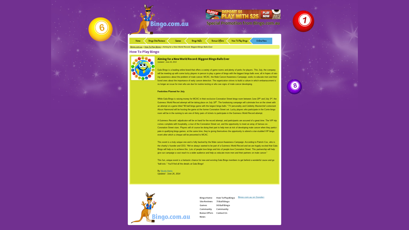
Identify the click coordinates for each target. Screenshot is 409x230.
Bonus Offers (218, 41)
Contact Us (221, 213)
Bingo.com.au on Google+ (251, 197)
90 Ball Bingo (223, 205)
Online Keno (261, 41)
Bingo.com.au (169, 23)
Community (206, 209)
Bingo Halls (197, 41)
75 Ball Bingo (222, 201)
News (202, 216)
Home (138, 41)
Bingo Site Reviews (157, 41)
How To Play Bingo (240, 41)
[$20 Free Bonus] (243, 18)
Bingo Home (206, 197)
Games (178, 41)
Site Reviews (206, 201)
